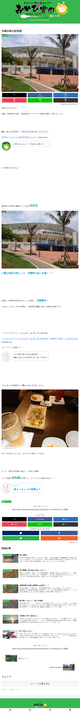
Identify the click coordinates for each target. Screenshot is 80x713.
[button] (65, 100)
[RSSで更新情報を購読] (59, 538)
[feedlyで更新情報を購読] (20, 538)
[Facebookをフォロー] (59, 533)
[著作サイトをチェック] (20, 533)
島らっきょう (7, 501)
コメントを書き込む (40, 683)
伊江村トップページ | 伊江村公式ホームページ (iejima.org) (24, 137)
